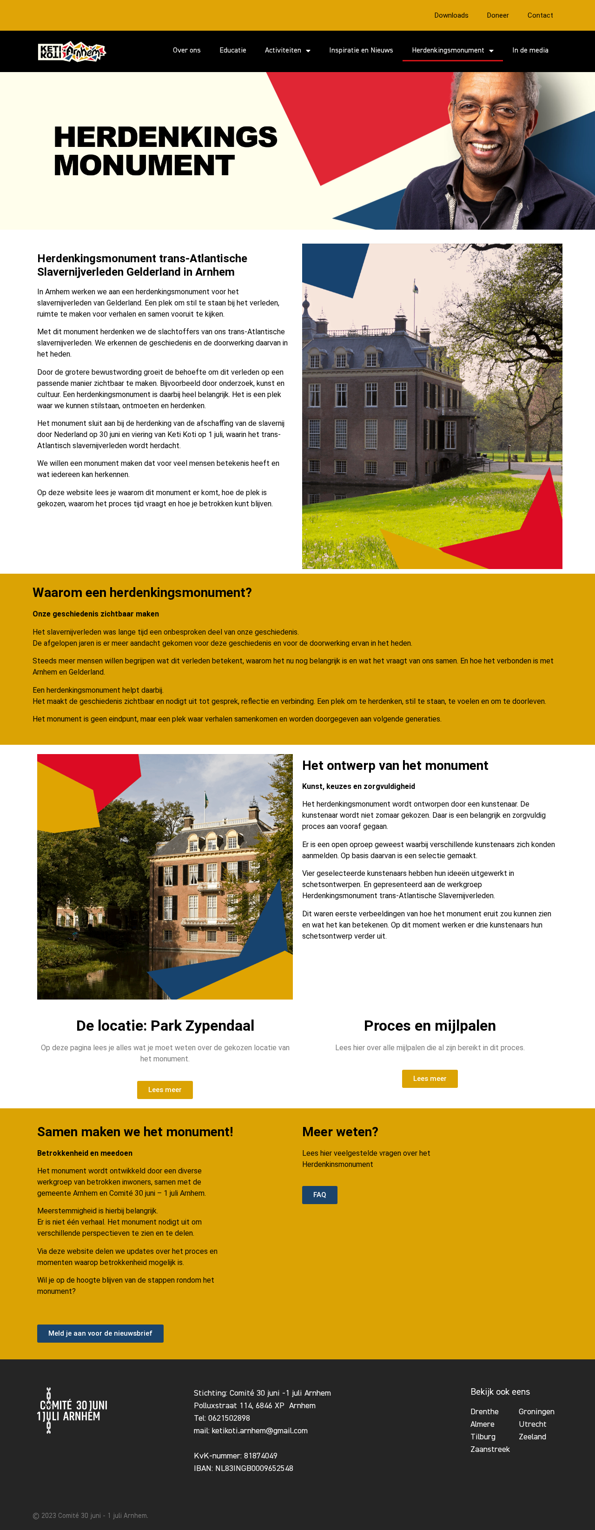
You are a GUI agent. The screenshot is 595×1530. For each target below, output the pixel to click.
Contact (540, 15)
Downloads (452, 15)
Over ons (187, 50)
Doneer (498, 15)
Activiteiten (283, 50)
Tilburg (483, 1437)
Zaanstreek (490, 1449)
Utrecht (533, 1424)
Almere (482, 1424)
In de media (530, 50)
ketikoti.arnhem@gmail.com (260, 1431)
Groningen (537, 1412)
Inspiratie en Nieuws (361, 50)
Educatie (232, 50)
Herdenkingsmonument (448, 50)
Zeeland (532, 1437)
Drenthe (484, 1412)
